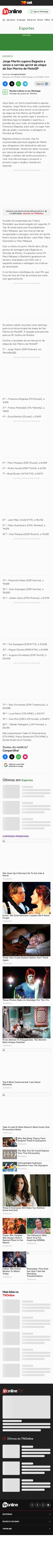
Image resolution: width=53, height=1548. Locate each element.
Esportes (26, 28)
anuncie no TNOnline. (33, 213)
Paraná (40, 20)
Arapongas (21, 20)
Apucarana (10, 20)
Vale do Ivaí (31, 20)
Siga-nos (40, 84)
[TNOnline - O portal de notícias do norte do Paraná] (12, 11)
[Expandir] (49, 1529)
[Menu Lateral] (4, 20)
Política (47, 20)
